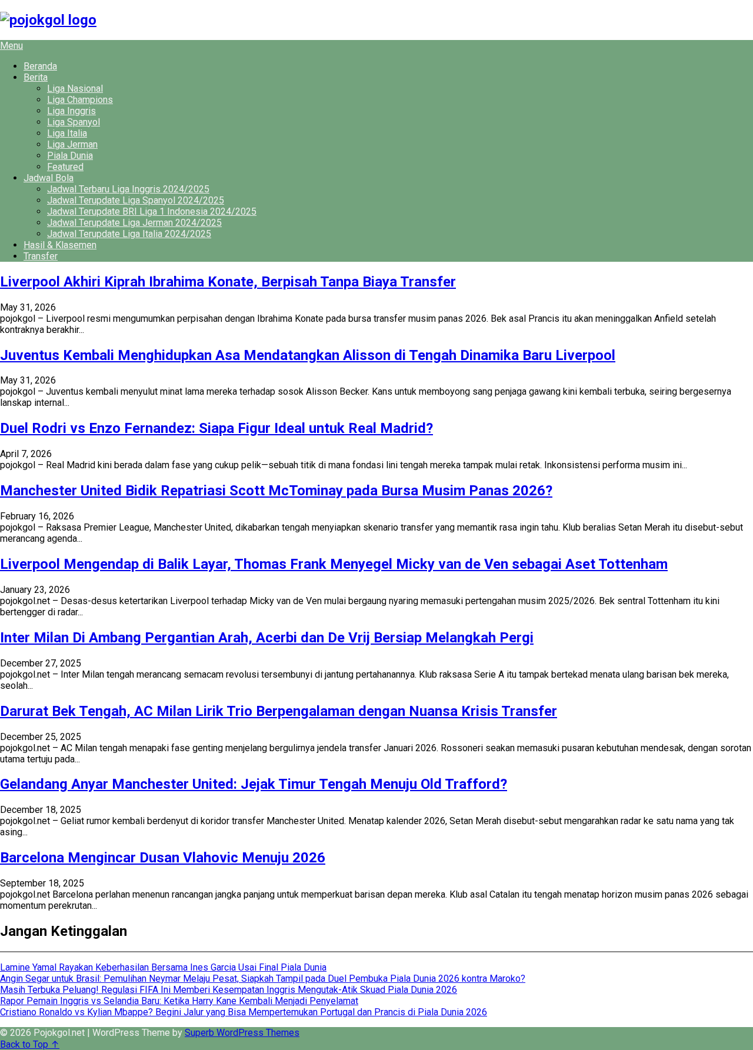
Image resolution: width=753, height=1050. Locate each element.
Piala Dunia (70, 155)
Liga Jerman (72, 144)
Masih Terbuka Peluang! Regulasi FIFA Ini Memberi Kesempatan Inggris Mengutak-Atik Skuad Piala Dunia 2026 (228, 989)
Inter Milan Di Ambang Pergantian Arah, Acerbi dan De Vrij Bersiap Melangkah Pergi (267, 637)
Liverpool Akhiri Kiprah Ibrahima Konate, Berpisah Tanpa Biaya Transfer (228, 282)
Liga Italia (67, 133)
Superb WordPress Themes (242, 1032)
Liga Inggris (71, 110)
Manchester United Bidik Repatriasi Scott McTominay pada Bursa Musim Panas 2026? (276, 490)
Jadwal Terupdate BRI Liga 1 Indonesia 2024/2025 (151, 211)
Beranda (40, 66)
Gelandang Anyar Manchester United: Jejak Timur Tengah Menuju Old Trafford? (253, 784)
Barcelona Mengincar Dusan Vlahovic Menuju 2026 (162, 857)
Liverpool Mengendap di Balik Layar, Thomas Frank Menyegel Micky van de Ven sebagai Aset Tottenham (334, 564)
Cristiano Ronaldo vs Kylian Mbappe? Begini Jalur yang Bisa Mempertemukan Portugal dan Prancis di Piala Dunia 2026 (243, 1012)
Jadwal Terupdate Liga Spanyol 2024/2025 (135, 200)
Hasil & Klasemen (60, 245)
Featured (65, 166)
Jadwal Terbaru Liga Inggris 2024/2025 (128, 189)
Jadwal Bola (49, 178)
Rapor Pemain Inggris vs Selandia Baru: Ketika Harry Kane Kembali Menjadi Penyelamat (179, 1000)
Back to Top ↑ (29, 1044)
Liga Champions (80, 99)
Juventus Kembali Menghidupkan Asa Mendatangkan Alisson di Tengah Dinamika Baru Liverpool (307, 355)
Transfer (41, 256)
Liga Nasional (75, 88)
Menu (11, 45)
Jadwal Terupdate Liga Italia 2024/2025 (129, 233)
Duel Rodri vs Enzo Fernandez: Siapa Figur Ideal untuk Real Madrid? (216, 428)
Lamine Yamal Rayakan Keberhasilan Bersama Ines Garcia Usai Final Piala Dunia (163, 967)
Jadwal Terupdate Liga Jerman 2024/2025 (134, 222)
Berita (36, 77)
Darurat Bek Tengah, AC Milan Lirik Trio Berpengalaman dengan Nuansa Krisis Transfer (278, 711)
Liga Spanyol (73, 122)
